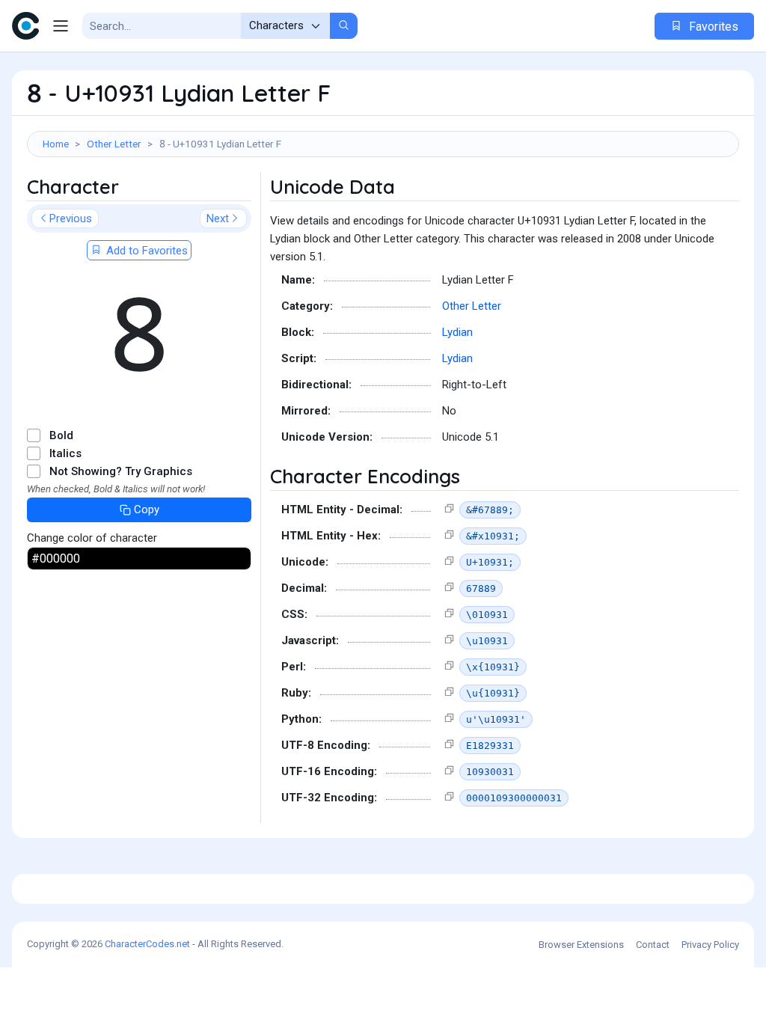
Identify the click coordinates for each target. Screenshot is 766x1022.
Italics (65, 453)
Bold (61, 435)
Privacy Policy (710, 944)
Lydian (457, 332)
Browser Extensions (581, 944)
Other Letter (114, 144)
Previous (70, 218)
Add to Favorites (145, 250)
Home (56, 144)
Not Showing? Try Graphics (120, 471)
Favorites (712, 26)
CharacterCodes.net (147, 943)
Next (217, 218)
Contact (653, 944)
